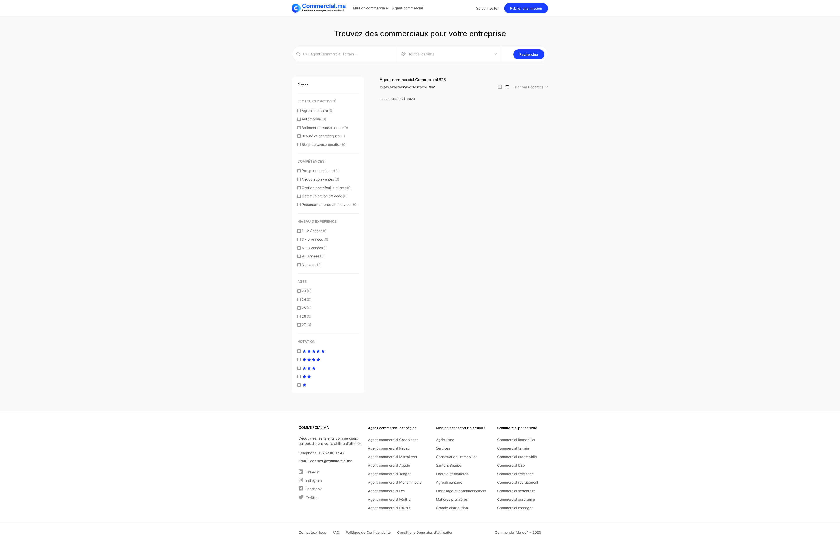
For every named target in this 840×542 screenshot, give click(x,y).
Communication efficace (325, 196)
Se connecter (487, 8)
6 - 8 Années (315, 248)
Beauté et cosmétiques (323, 136)
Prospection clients (320, 171)
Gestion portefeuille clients (327, 188)
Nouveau (312, 264)
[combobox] (538, 87)
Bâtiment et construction (325, 127)
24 (307, 299)
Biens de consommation (324, 144)
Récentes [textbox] (535, 87)
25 (307, 308)
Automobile (314, 119)
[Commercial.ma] (319, 8)
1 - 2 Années (315, 231)
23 (307, 291)
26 (307, 316)
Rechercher (529, 54)
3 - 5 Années (315, 239)
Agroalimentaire (317, 110)
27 (306, 325)
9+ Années (313, 256)
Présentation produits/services (330, 204)
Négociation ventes (320, 179)
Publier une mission (526, 8)
